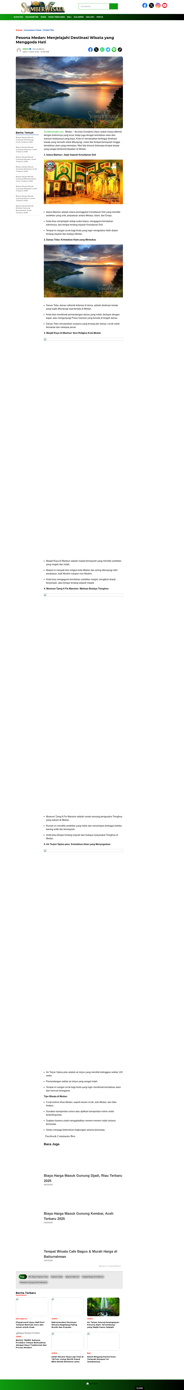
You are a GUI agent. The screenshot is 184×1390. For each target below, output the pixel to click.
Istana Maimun (72, 1277)
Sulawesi (79, 17)
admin (26, 49)
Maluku (90, 17)
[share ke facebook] (91, 51)
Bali (69, 17)
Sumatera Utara (32, 30)
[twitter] (152, 7)
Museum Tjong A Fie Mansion (33, 1282)
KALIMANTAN (31, 17)
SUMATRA (18, 17)
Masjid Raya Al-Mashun (92, 1277)
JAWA (43, 17)
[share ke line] (115, 51)
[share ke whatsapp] (103, 51)
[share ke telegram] (109, 51)
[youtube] (165, 7)
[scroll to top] (176, 1384)
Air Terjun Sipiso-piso (38, 1277)
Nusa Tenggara (56, 17)
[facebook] (145, 7)
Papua (100, 17)
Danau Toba (56, 1277)
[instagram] (159, 7)
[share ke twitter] (97, 51)
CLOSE (139, 1388)
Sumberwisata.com (53, 131)
